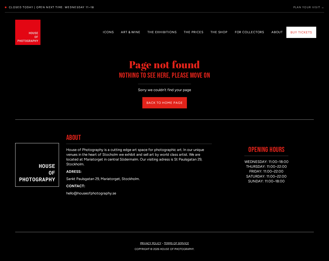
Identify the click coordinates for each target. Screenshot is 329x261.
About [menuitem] (277, 32)
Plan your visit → (308, 7)
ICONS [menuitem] (108, 32)
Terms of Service (176, 243)
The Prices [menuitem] (193, 32)
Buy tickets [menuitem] (301, 32)
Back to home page (164, 103)
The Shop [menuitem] (219, 32)
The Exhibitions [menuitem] (162, 32)
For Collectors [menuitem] (249, 32)
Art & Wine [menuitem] (130, 32)
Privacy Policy (150, 243)
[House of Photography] (27, 32)
